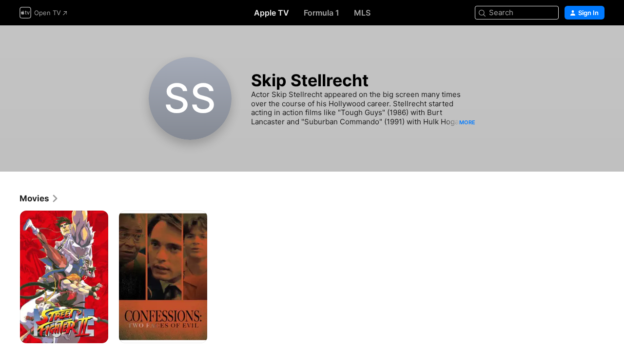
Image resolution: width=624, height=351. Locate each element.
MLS (362, 13)
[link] (39, 198)
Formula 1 (321, 13)
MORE (467, 122)
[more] (97, 332)
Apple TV (271, 13)
